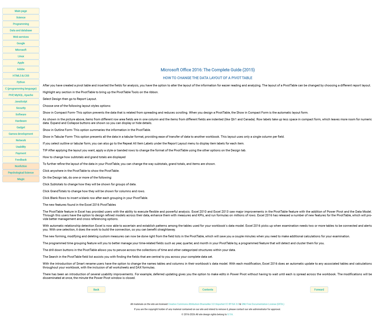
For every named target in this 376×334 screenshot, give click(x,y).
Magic (21, 179)
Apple (20, 62)
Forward (319, 289)
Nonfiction (21, 166)
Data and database (21, 30)
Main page (21, 10)
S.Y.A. (230, 314)
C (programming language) (21, 88)
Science (21, 17)
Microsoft (20, 49)
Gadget (21, 127)
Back (96, 289)
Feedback (21, 159)
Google (21, 43)
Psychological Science (21, 172)
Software (21, 114)
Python (21, 82)
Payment (21, 153)
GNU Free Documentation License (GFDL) (262, 304)
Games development (21, 133)
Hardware (21, 120)
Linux (21, 56)
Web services (21, 36)
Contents (207, 289)
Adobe (21, 69)
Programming (21, 23)
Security (21, 107)
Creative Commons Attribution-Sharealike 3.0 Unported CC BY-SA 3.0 (203, 304)
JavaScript (21, 101)
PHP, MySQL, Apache (21, 95)
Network (21, 140)
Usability (21, 146)
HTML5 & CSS (21, 75)
